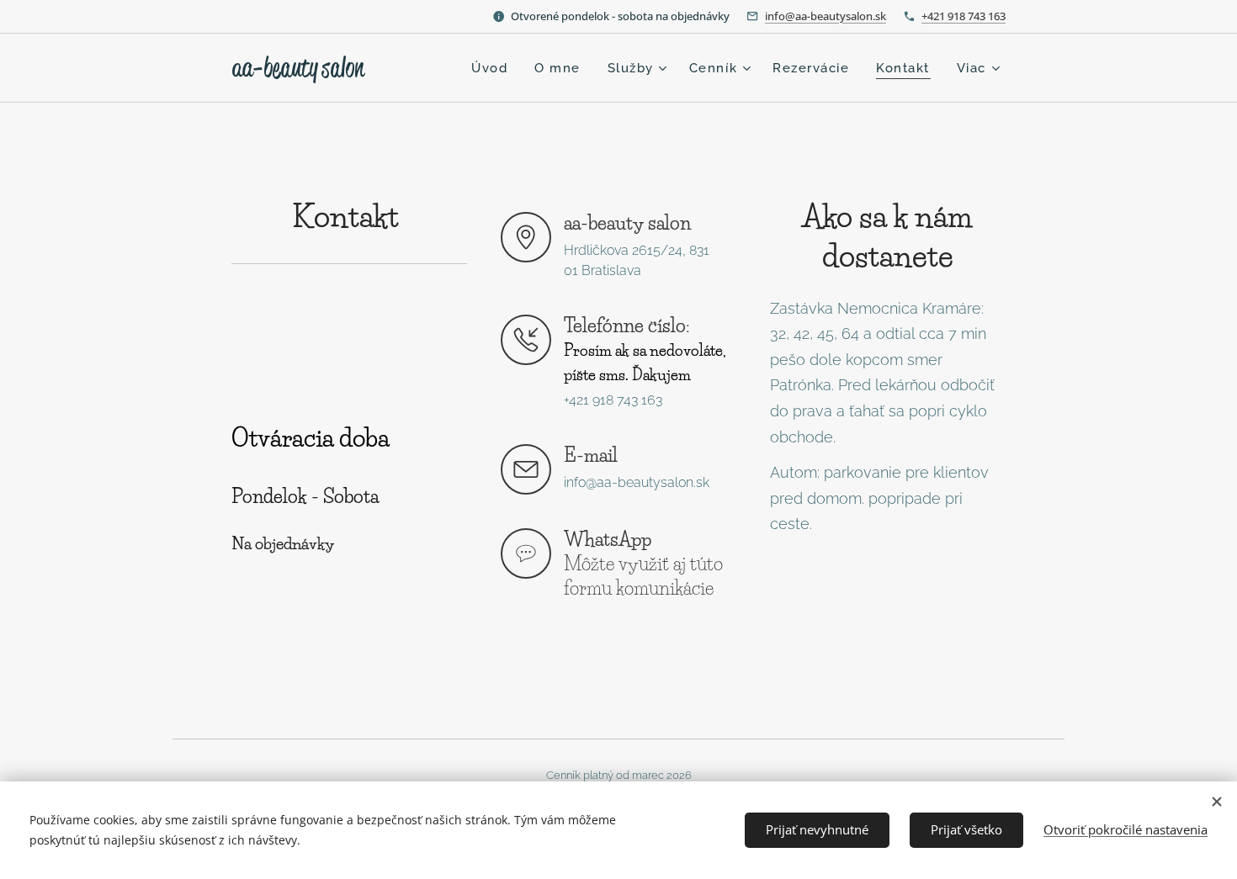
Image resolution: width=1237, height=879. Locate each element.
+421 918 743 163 (963, 16)
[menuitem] (494, 68)
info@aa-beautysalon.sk (825, 16)
